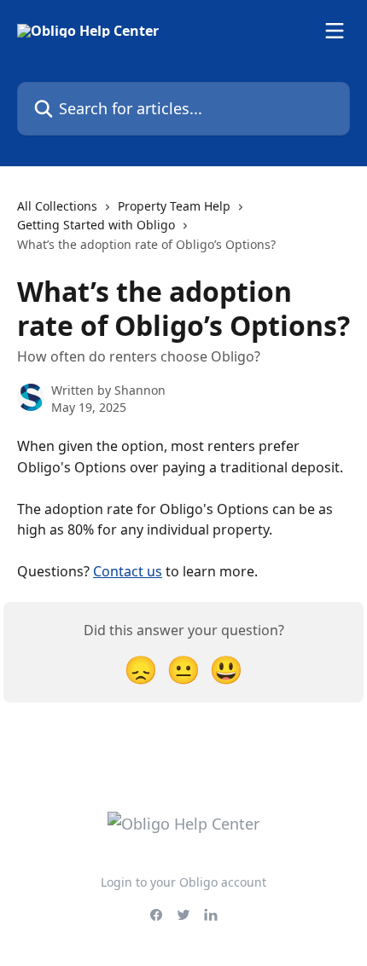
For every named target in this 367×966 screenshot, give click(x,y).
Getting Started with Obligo (96, 225)
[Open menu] (334, 30)
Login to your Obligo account (183, 882)
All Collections (57, 206)
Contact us (127, 571)
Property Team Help (174, 206)
